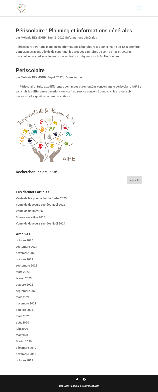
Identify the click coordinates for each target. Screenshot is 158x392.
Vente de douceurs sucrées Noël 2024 (40, 223)
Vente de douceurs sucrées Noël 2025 (40, 204)
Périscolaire (30, 70)
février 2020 (24, 341)
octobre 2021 (24, 309)
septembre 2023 (26, 265)
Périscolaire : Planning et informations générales (74, 30)
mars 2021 (23, 316)
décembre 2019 (26, 347)
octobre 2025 (24, 240)
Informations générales (81, 37)
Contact (63, 386)
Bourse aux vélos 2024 (30, 217)
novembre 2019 (26, 354)
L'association (73, 77)
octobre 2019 (24, 360)
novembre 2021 (26, 303)
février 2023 (24, 278)
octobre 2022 (24, 284)
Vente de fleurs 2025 (29, 211)
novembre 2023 (26, 253)
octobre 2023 (24, 259)
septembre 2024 (26, 246)
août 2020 (22, 322)
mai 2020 (22, 335)
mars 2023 (23, 271)
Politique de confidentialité (84, 386)
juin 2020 (22, 328)
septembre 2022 (26, 291)
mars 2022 (23, 297)
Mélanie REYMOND (33, 37)
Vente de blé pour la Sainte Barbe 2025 (41, 198)
